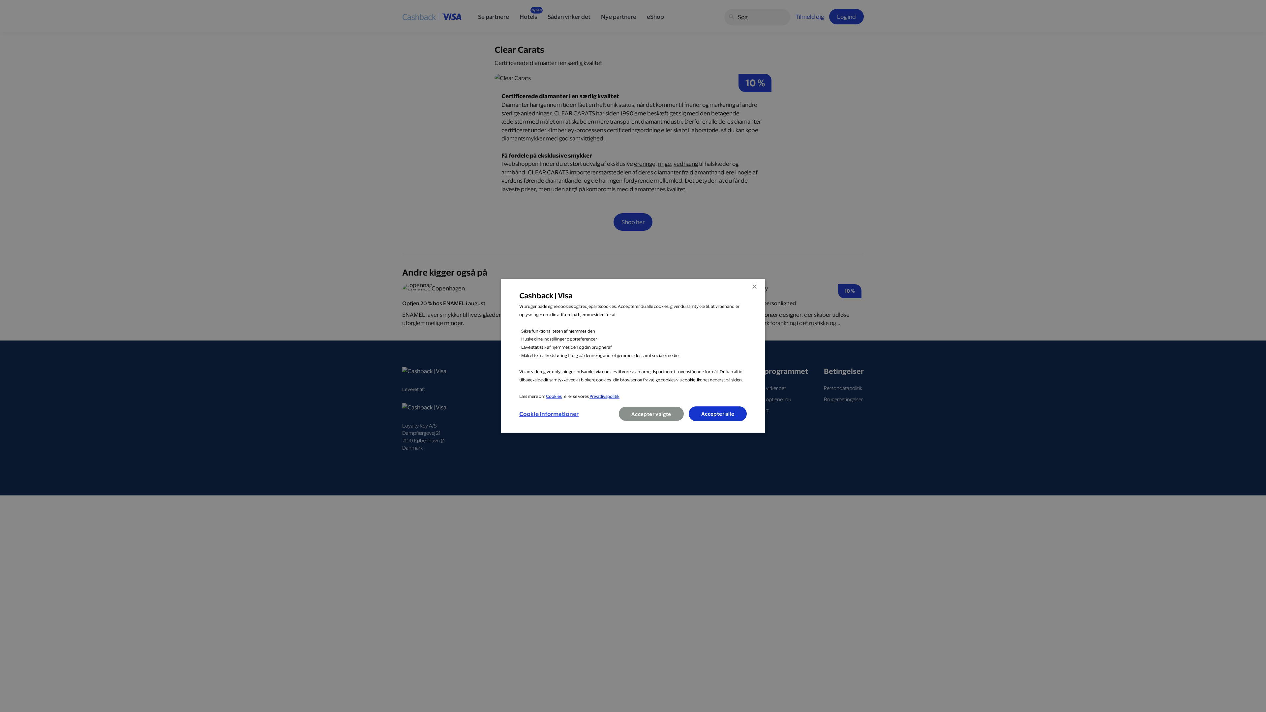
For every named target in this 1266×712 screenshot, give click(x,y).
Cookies (554, 396)
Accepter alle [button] (717, 414)
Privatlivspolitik (604, 396)
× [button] (754, 286)
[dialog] (633, 356)
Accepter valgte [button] (651, 414)
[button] (549, 414)
